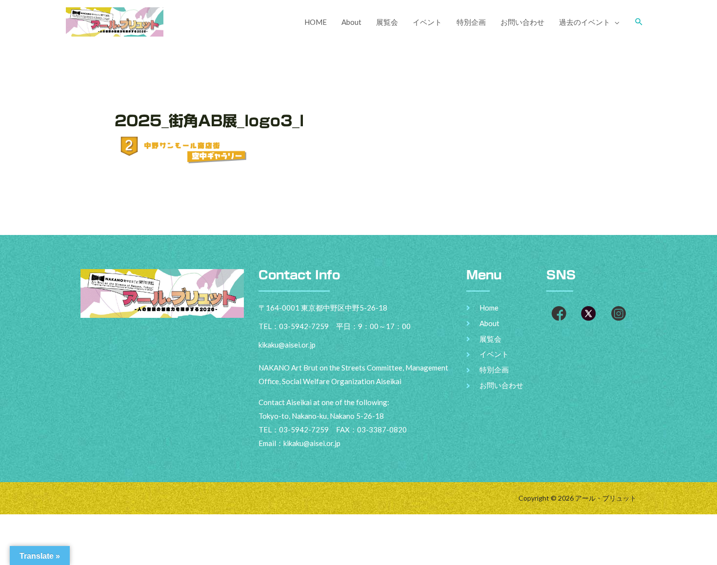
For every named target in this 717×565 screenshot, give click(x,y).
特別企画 (471, 22)
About (351, 22)
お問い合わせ (522, 22)
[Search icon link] (639, 22)
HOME (315, 22)
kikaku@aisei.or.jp (311, 443)
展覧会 (387, 22)
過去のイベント (584, 22)
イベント (427, 22)
